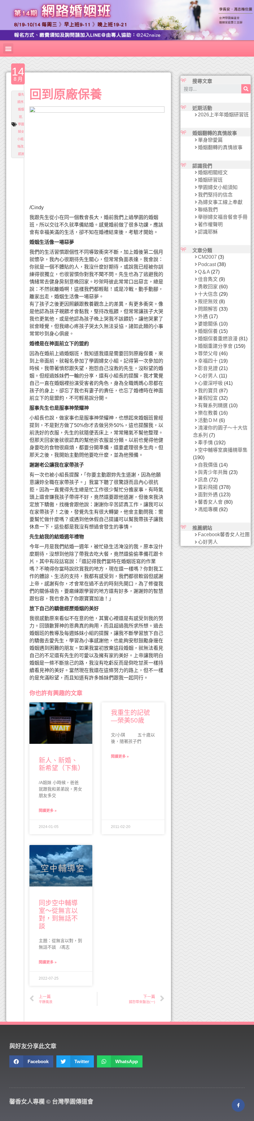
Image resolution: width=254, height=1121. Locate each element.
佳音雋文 (208, 279)
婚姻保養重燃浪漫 (218, 338)
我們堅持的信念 (215, 194)
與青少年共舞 (213, 472)
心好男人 (208, 375)
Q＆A (204, 271)
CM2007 (207, 257)
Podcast (207, 264)
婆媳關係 (208, 323)
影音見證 (208, 368)
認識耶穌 (208, 232)
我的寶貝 (208, 390)
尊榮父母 (208, 353)
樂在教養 (208, 413)
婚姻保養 (208, 331)
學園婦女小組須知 (218, 187)
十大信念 (208, 294)
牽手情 (205, 442)
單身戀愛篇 (210, 140)
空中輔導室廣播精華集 (222, 450)
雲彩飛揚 (208, 487)
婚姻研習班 (210, 180)
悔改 (20, 146)
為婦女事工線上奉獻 (220, 202)
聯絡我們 (208, 209)
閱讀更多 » (48, 810)
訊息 (203, 479)
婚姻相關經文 (213, 172)
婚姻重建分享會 (215, 346)
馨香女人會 (210, 502)
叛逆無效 (208, 301)
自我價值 (208, 465)
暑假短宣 (208, 398)
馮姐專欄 (208, 509)
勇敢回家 (208, 286)
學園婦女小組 (20, 132)
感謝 (21, 154)
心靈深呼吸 (210, 383)
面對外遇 (208, 494)
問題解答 (208, 309)
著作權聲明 (210, 224)
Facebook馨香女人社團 (224, 534)
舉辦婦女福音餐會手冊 (222, 217)
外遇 (203, 316)
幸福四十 (208, 361)
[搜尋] (246, 88)
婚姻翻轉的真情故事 (220, 147)
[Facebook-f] (238, 1105)
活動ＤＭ (208, 420)
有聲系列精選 (213, 405)
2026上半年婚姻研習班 (223, 114)
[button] (8, 48)
